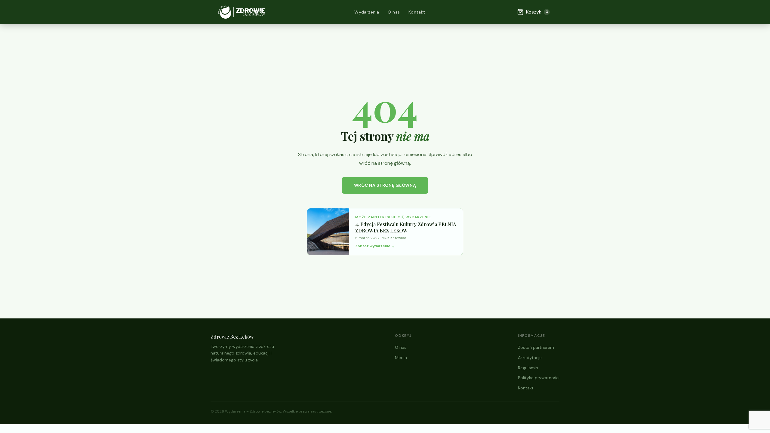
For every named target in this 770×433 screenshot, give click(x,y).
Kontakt (416, 12)
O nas (394, 12)
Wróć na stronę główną (385, 185)
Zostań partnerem (536, 347)
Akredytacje (530, 357)
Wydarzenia (366, 12)
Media (401, 357)
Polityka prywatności (538, 377)
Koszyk (537, 12)
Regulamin (528, 367)
